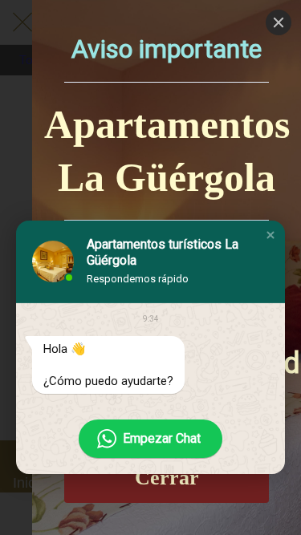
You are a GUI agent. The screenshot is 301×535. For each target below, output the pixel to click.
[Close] (278, 22)
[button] (270, 235)
